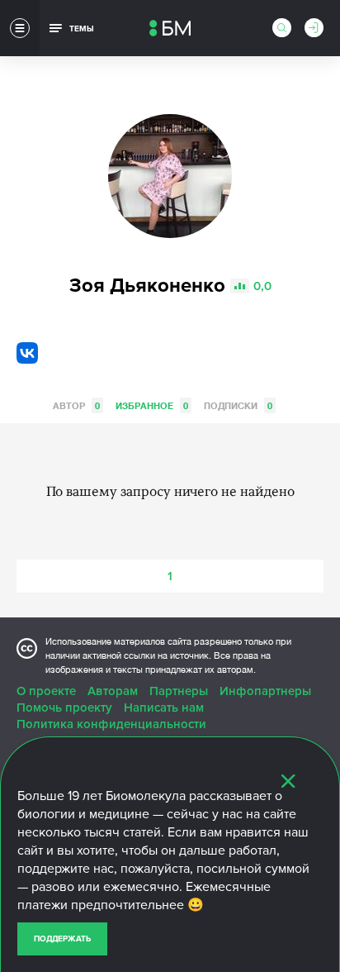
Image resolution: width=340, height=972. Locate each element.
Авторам (112, 691)
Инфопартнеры (265, 691)
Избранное (152, 405)
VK (27, 353)
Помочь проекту (64, 707)
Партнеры (178, 691)
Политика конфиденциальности (111, 724)
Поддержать (62, 939)
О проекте (46, 691)
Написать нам (164, 707)
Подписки (238, 405)
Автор (76, 405)
